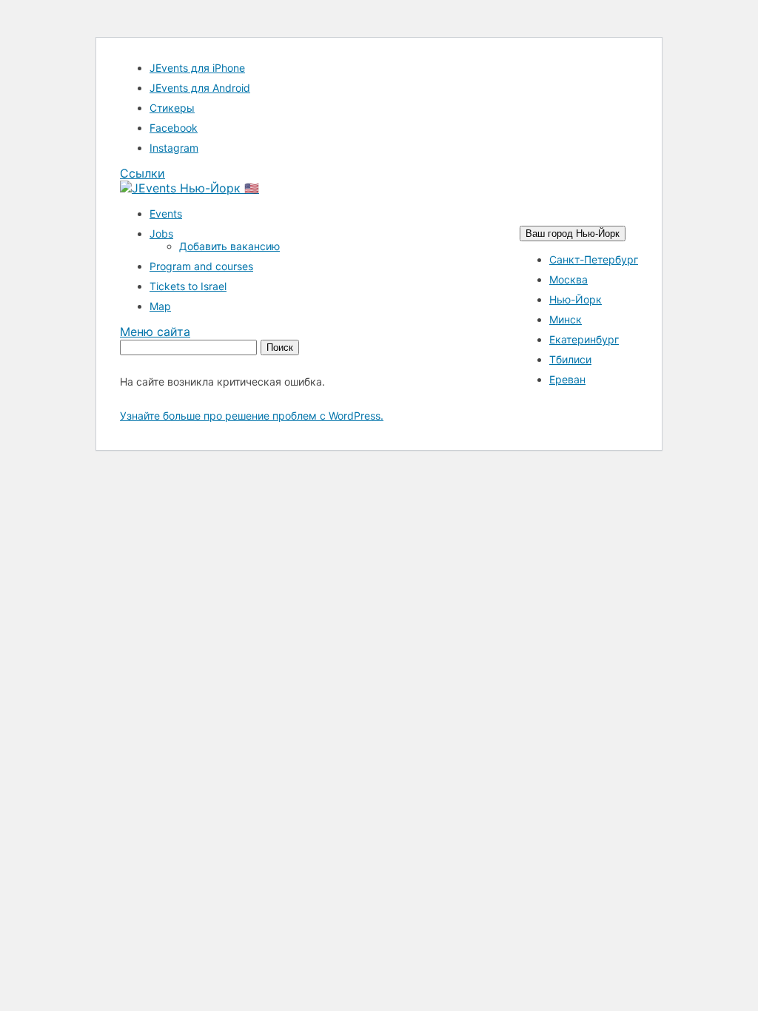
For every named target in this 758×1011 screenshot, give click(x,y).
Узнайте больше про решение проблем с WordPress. (251, 415)
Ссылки (142, 173)
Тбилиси (570, 359)
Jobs (161, 233)
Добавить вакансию (229, 246)
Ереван (567, 379)
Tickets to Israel (188, 286)
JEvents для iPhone (197, 67)
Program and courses (201, 266)
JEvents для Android (200, 87)
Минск (565, 319)
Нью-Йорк (575, 299)
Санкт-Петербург (593, 259)
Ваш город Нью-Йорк (573, 233)
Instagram (174, 147)
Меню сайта (155, 331)
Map (160, 306)
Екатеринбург (584, 339)
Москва (568, 279)
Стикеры (172, 107)
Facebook (174, 127)
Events (166, 213)
